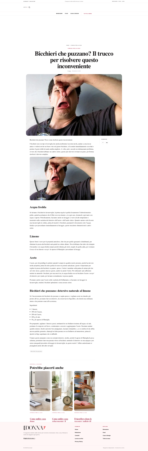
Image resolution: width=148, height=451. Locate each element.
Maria (70, 71)
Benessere (59, 13)
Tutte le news (88, 13)
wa (107, 142)
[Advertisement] (74, 28)
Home (67, 45)
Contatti (77, 435)
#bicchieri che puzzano (36, 351)
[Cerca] (29, 7)
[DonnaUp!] (25, 7)
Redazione (78, 432)
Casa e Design (74, 13)
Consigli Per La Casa (76, 45)
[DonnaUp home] (34, 428)
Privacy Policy (79, 441)
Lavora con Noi (79, 438)
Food (66, 13)
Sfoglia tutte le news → (29, 438)
